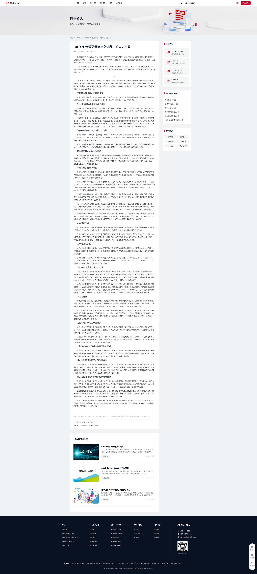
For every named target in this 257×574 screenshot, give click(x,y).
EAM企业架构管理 (116, 529)
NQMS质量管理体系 (116, 533)
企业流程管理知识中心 (78, 563)
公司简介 (156, 529)
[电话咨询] (252, 565)
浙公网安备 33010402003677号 (145, 568)
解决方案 (93, 3)
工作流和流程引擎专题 (122, 563)
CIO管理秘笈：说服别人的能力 (89, 425)
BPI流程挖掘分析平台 (68, 541)
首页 (77, 3)
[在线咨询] (252, 556)
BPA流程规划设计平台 (68, 533)
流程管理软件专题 (108, 563)
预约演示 (246, 3)
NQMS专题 (165, 563)
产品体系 (64, 529)
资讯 (110, 3)
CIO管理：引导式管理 (86, 422)
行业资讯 (136, 537)
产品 (84, 3)
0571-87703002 (185, 534)
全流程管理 (93, 533)
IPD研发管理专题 (175, 563)
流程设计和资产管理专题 (93, 563)
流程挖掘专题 (134, 563)
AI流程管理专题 (145, 563)
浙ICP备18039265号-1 (129, 568)
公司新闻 (156, 533)
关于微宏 (119, 3)
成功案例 (136, 529)
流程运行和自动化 (94, 545)
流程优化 (92, 537)
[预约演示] (252, 547)
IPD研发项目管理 (116, 541)
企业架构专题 (155, 563)
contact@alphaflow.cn (188, 537)
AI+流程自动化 (138, 533)
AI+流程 (92, 529)
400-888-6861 (185, 531)
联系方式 (156, 537)
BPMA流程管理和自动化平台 (70, 537)
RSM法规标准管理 (116, 545)
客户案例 (102, 3)
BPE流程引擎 (65, 545)
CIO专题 (80, 38)
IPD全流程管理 (115, 537)
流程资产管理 (93, 541)
